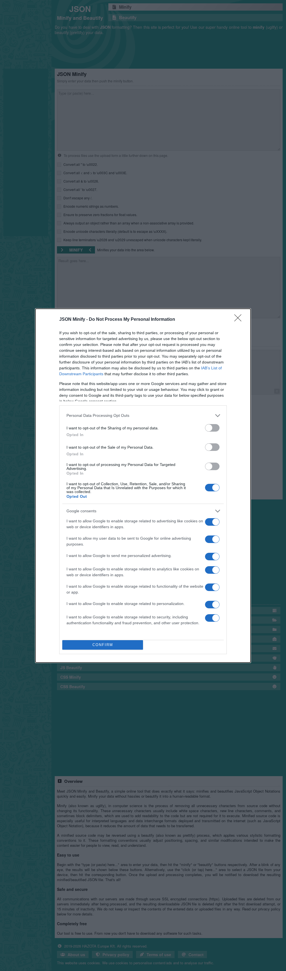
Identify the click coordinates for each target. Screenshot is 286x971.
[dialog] (143, 486)
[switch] (212, 428)
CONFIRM (102, 645)
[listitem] (143, 415)
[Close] (239, 319)
